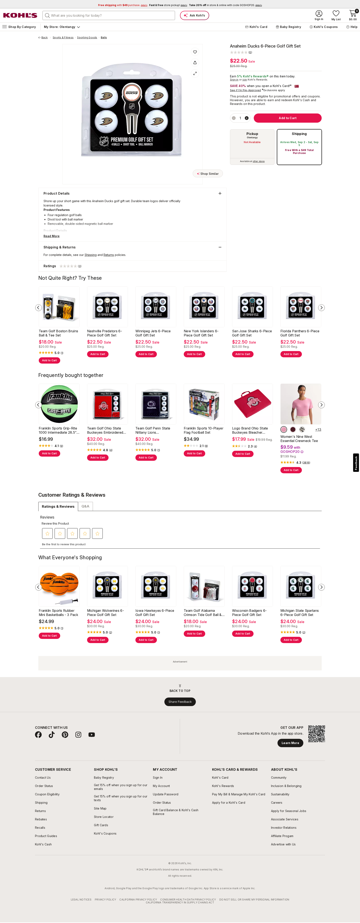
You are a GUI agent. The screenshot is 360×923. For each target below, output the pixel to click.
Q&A (85, 506)
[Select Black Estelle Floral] (302, 429)
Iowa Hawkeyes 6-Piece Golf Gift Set (154, 612)
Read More (52, 236)
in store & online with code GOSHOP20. (225, 5)
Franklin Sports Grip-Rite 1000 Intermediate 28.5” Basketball (58, 430)
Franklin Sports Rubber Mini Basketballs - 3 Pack (58, 612)
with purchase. (122, 5)
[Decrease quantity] (234, 118)
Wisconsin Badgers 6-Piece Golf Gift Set (249, 612)
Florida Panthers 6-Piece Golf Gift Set (300, 333)
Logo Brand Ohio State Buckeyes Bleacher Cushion (250, 430)
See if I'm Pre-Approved (245, 90)
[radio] (252, 147)
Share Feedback (180, 701)
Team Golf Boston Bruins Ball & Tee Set (58, 333)
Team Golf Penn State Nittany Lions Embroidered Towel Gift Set (153, 430)
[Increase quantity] (247, 118)
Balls (104, 37)
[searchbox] (108, 15)
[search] (47, 15)
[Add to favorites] (195, 52)
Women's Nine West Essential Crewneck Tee (299, 438)
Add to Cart (49, 360)
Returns (109, 255)
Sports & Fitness (63, 37)
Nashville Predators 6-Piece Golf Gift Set (104, 333)
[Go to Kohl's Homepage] (20, 15)
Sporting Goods (87, 37)
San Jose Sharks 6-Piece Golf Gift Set (252, 333)
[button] (241, 52)
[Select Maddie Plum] (293, 429)
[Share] (195, 62)
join (244, 79)
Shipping (299, 134)
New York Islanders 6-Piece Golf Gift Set (201, 333)
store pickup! (168, 5)
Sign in (234, 79)
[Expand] (195, 73)
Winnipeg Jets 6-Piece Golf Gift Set (153, 333)
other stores (259, 161)
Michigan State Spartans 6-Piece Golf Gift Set (299, 612)
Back (46, 37)
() (62, 353)
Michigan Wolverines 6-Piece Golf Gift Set (105, 612)
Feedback (356, 463)
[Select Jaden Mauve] (283, 429)
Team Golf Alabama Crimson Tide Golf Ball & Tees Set (203, 612)
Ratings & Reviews (58, 506)
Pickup (252, 134)
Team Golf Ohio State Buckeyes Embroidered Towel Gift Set (105, 430)
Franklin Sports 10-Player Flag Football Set (203, 430)
